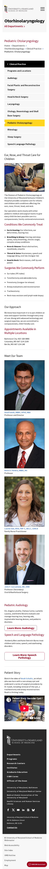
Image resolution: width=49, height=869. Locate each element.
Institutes (12, 767)
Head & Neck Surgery (18, 96)
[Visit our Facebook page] (8, 810)
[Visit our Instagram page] (28, 810)
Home (7, 45)
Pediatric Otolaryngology (20, 122)
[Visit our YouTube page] (18, 810)
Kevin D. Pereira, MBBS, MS (15, 470)
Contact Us (12, 827)
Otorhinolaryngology (14, 48)
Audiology (12, 78)
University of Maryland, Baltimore (22, 787)
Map (6, 865)
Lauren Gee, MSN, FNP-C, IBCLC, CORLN (21, 528)
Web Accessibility (11, 845)
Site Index (8, 850)
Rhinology (12, 129)
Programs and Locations (19, 70)
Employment (10, 860)
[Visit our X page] (13, 810)
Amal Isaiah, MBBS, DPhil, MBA (17, 412)
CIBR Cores (12, 776)
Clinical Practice (33, 48)
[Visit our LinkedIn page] (23, 810)
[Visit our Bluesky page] (33, 810)
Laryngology (14, 104)
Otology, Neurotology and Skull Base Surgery (23, 113)
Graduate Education (17, 772)
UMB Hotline (9, 855)
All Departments (13, 26)
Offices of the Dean (17, 781)
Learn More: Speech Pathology (24, 656)
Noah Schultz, (27, 678)
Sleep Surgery (14, 136)
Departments (18, 45)
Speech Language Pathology (22, 144)
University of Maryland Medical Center (24, 791)
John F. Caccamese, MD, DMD (17, 586)
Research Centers (16, 763)
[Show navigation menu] (42, 9)
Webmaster (9, 840)
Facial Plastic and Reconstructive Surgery (24, 87)
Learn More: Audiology (20, 628)
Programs (12, 759)
